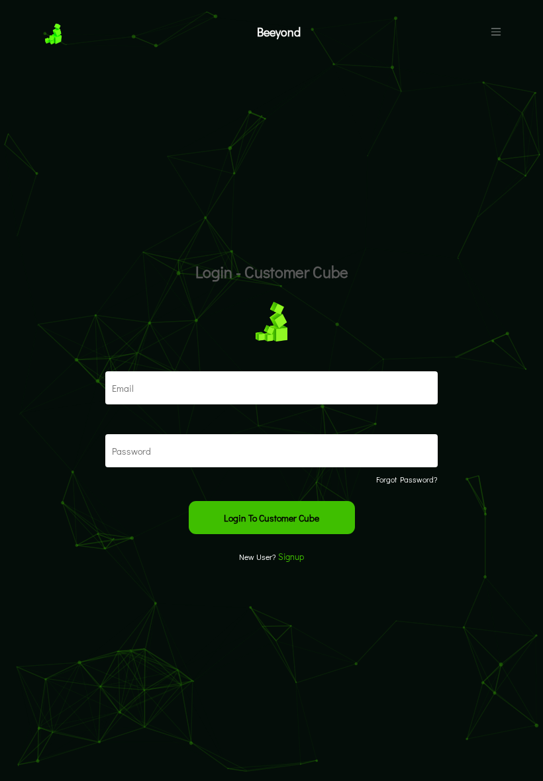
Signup (291, 556)
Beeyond (279, 32)
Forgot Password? (407, 479)
